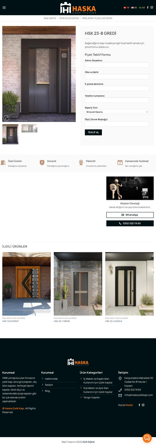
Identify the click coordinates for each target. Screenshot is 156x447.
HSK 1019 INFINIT (10, 321)
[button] (4, 7)
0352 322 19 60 (132, 389)
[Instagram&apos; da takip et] (152, 7)
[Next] (70, 74)
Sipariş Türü (91, 107)
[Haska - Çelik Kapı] (78, 7)
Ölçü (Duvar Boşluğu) (96, 119)
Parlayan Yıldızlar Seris (97, 18)
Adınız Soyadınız (93, 60)
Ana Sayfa (50, 18)
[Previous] (7, 74)
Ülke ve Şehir (92, 72)
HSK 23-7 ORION (62, 321)
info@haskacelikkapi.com (138, 395)
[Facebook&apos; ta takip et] (148, 7)
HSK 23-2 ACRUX (113, 321)
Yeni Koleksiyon (69, 18)
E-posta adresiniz (94, 83)
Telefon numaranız (95, 95)
